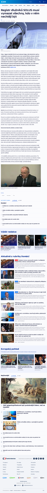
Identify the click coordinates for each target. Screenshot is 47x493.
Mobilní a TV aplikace (35, 471)
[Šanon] (23, 35)
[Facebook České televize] (36, 459)
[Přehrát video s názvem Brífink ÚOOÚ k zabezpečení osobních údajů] (21, 175)
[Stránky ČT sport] (12, 477)
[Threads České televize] (43, 459)
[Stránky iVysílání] (21, 477)
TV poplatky (19, 464)
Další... (33, 5)
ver (1, 19)
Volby (16, 5)
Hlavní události (5, 5)
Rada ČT (4, 469)
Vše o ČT (18, 474)
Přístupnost (24, 490)
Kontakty (33, 474)
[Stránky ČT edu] (42, 477)
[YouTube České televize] (39, 459)
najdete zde (13, 67)
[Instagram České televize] (34, 459)
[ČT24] (3, 2)
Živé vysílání (33, 462)
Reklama (4, 464)
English (11, 490)
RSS (43, 490)
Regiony (28, 5)
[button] (21, 175)
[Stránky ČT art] (35, 477)
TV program (5, 462)
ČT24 (14, 195)
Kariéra (32, 469)
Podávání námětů (20, 471)
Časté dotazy (5, 474)
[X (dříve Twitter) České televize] (41, 459)
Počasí (18, 469)
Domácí (20, 5)
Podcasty (33, 467)
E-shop (4, 471)
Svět (24, 5)
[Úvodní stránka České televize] (9, 459)
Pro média (19, 462)
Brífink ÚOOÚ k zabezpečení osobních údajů (8, 187)
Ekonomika (9, 195)
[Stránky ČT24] (5, 477)
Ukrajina (11, 5)
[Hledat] (40, 2)
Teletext (4, 467)
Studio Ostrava (20, 467)
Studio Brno (33, 464)
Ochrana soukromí (17, 490)
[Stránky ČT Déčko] (28, 477)
